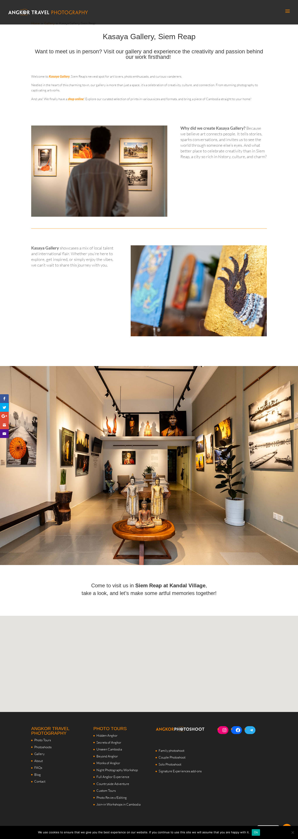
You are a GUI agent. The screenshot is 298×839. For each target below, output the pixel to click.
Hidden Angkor (107, 735)
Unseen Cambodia (109, 749)
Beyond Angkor (107, 756)
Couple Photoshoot (172, 757)
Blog (37, 775)
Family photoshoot (171, 750)
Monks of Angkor (108, 763)
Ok (256, 832)
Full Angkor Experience (112, 777)
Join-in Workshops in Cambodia (118, 804)
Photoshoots (42, 747)
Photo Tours (42, 740)
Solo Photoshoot (170, 764)
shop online (76, 99)
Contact (39, 781)
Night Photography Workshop (117, 770)
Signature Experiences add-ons (180, 771)
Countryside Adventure (112, 784)
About (38, 761)
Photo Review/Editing (111, 797)
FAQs (38, 768)
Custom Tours (106, 790)
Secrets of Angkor (108, 742)
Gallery (39, 754)
